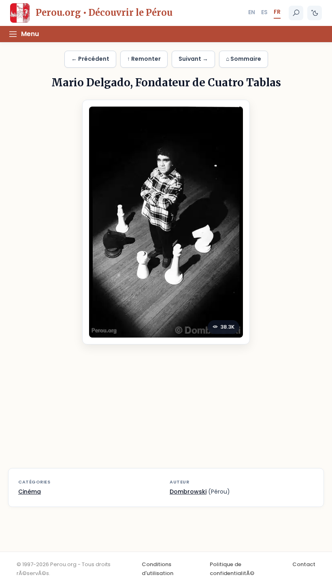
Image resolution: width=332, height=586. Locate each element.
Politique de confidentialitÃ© (232, 568)
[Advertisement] (166, 411)
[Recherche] (296, 13)
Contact (303, 564)
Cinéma (29, 492)
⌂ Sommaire (243, 59)
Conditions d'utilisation (157, 568)
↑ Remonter (144, 59)
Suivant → (193, 59)
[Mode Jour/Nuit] (314, 13)
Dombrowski (188, 492)
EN (251, 12)
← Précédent (90, 59)
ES (264, 12)
